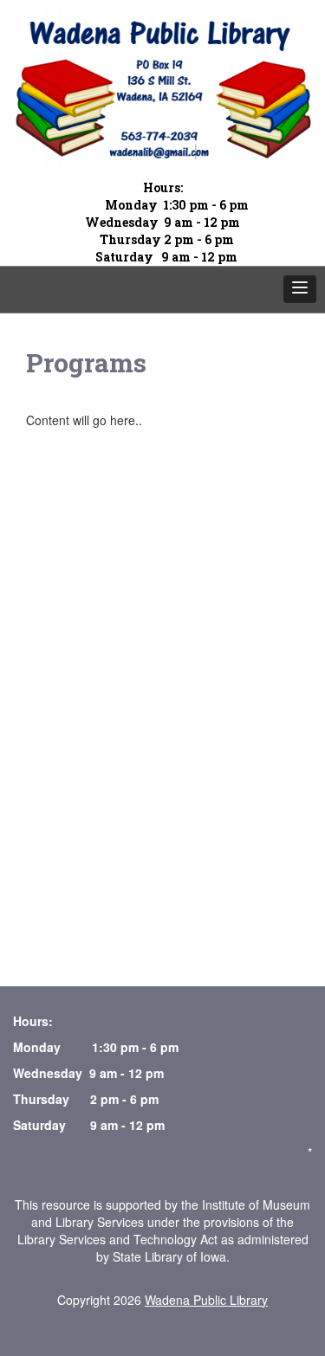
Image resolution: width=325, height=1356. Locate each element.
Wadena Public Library (206, 1299)
